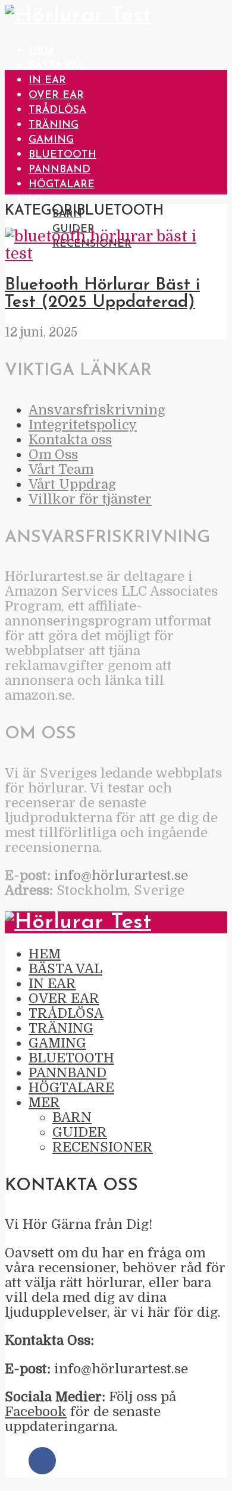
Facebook (36, 1411)
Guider (79, 1132)
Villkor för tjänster (90, 499)
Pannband (59, 170)
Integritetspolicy (83, 424)
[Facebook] (42, 1460)
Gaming (51, 140)
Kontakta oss (70, 439)
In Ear (47, 81)
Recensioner (102, 1147)
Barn (72, 1117)
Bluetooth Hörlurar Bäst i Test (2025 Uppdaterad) (102, 293)
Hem (41, 51)
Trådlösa (57, 110)
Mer (41, 199)
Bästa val (57, 66)
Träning (54, 125)
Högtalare (62, 185)
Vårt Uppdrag (72, 484)
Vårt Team (61, 469)
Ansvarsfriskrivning (97, 409)
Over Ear (56, 95)
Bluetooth (62, 155)
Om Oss (53, 454)
